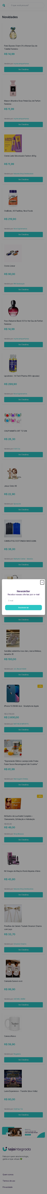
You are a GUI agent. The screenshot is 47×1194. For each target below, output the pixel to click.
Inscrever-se (23, 607)
